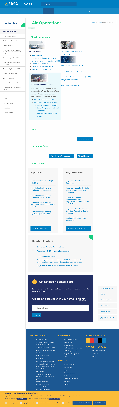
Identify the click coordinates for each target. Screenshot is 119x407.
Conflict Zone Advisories (40, 64)
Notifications (68, 376)
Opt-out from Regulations (46, 256)
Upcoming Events (106, 300)
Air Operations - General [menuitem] (9, 36)
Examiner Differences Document (53, 251)
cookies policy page (54, 399)
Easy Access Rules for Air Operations (50, 247)
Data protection (68, 345)
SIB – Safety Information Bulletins (43, 391)
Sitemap (66, 384)
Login (109, 4)
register (99, 22)
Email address (42, 308)
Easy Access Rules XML (71, 379)
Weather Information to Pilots (42, 69)
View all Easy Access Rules (76, 228)
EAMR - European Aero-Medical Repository (45, 351)
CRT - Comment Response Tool (45, 347)
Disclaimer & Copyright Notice (73, 348)
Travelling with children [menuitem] (9, 78)
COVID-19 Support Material (47, 105)
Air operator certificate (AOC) (71, 71)
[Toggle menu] (23, 40)
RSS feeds (67, 381)
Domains (47, 11)
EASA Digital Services (90, 11)
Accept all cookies (99, 403)
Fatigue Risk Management (70, 85)
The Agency (18, 11)
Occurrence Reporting (42, 382)
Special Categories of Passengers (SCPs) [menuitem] (12, 88)
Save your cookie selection (82, 403)
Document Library (73, 11)
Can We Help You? (107, 11)
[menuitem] (109, 4)
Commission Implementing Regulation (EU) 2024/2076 (40, 213)
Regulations (59, 11)
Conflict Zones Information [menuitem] (10, 41)
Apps (104, 4)
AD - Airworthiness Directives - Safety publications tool (45, 343)
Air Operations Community (44, 99)
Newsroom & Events (33, 11)
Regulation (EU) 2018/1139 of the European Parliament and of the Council (42, 204)
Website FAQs (68, 367)
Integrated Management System (71, 355)
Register (112, 4)
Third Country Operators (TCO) (72, 66)
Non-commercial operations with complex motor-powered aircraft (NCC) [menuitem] (12, 51)
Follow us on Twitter (100, 340)
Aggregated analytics (28, 403)
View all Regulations (39, 228)
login (82, 298)
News (103, 294)
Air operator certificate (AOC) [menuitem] (11, 73)
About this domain (107, 288)
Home (6, 11)
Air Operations (37, 55)
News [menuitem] (4, 94)
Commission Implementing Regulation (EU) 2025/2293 (40, 189)
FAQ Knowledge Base (98, 350)
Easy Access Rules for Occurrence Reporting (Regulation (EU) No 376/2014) (78, 211)
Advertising (67, 403)
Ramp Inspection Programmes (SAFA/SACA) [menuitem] (11, 63)
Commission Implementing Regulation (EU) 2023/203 (40, 196)
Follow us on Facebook (96, 340)
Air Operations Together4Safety (45, 102)
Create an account (69, 373)
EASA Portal (39, 358)
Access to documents (70, 339)
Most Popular (105, 305)
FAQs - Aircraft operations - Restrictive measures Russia (58, 266)
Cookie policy (68, 342)
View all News (84, 139)
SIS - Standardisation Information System (42, 386)
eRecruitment (40, 371)
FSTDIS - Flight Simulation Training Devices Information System (45, 376)
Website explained (69, 364)
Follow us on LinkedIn (104, 340)
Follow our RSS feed (88, 340)
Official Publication (41, 339)
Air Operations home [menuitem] (9, 31)
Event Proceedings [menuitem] (8, 103)
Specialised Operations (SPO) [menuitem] (11, 58)
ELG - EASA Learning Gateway (45, 361)
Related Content (106, 311)
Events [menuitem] (5, 98)
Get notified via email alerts (107, 318)
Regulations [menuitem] (6, 108)
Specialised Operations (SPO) (42, 66)
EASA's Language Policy (71, 351)
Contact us (95, 353)
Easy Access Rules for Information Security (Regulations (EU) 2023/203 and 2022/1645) (77, 200)
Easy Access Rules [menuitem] (8, 113)
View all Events (83, 156)
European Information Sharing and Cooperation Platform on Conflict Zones (45, 366)
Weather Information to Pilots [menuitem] (11, 83)
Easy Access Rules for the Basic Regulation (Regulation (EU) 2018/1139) (77, 190)
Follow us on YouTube (92, 340)
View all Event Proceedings (60, 156)
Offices (94, 356)
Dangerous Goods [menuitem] (8, 45)
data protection (22, 399)
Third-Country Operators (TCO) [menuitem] (11, 69)
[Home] (11, 4)
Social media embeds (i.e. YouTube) (50, 403)
